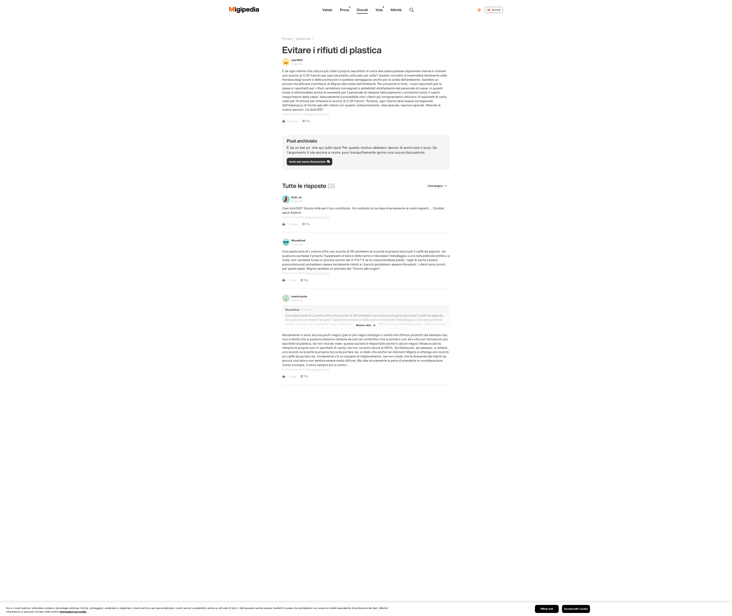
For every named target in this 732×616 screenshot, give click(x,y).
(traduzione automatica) (293, 114)
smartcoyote (299, 296)
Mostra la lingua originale (317, 114)
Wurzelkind (298, 240)
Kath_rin (296, 197)
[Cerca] (411, 10)
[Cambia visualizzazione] (479, 10)
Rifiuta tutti (547, 609)
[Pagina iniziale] (244, 10)
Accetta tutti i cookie (576, 609)
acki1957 (297, 60)
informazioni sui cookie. (73, 612)
